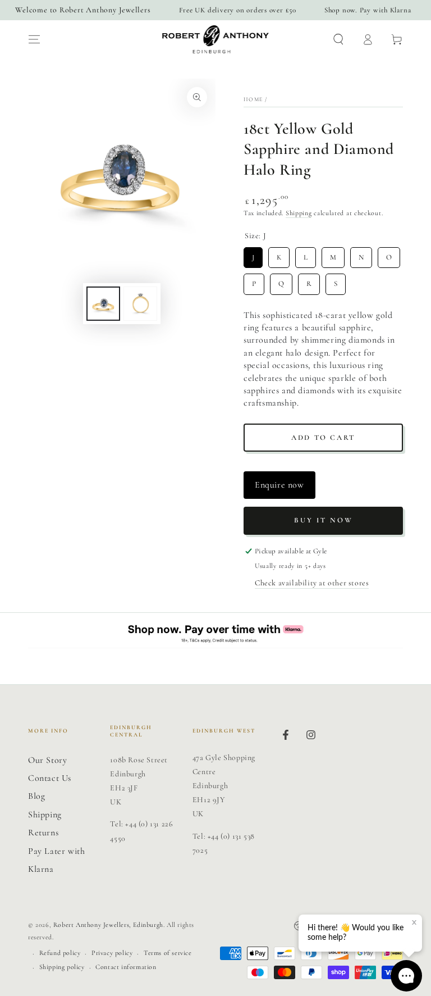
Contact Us (49, 778)
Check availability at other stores (312, 583)
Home (253, 99)
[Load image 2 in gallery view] (140, 303)
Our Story (47, 760)
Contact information (125, 967)
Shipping (299, 213)
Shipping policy (62, 967)
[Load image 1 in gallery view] (103, 303)
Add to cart (323, 437)
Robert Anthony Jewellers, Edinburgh (108, 925)
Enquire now (279, 484)
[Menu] (34, 39)
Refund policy (60, 953)
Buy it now (323, 520)
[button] (338, 39)
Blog (36, 796)
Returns (43, 832)
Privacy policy (111, 953)
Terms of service (168, 953)
